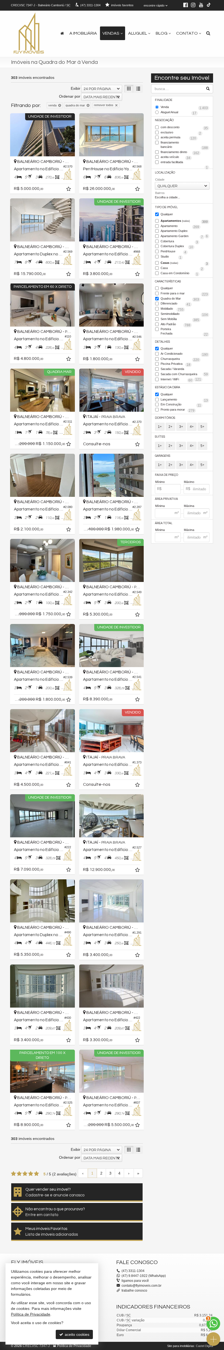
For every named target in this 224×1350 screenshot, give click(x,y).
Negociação (164, 120)
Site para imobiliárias (180, 1346)
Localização (165, 172)
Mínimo (160, 481)
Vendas (110, 33)
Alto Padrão (175, 324)
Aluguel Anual (178, 112)
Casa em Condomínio (179, 273)
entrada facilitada (184, 162)
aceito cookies (76, 1334)
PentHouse (173, 252)
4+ (192, 427)
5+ (202, 427)
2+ (170, 427)
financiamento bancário (184, 145)
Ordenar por (69, 96)
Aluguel (137, 33)
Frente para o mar (184, 294)
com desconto (184, 128)
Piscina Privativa (175, 364)
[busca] (208, 33)
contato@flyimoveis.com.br (141, 1286)
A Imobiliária (83, 33)
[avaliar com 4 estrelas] (30, 1173)
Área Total (163, 523)
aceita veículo (175, 157)
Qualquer (167, 214)
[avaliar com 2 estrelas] (19, 1173)
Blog (161, 33)
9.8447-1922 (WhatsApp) (144, 1276)
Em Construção (181, 405)
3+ (181, 427)
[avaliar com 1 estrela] (13, 1173)
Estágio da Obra (167, 387)
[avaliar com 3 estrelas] (25, 1173)
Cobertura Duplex (177, 246)
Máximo (189, 481)
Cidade (159, 179)
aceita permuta (178, 138)
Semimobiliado (184, 314)
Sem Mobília (180, 319)
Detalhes (162, 341)
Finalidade (163, 99)
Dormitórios (165, 417)
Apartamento (180, 226)
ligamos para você (135, 1281)
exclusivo (181, 133)
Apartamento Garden (182, 236)
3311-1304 (90, 5)
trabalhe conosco (134, 1290)
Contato (187, 33)
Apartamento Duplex (184, 231)
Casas (184, 263)
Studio (171, 257)
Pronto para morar (177, 410)
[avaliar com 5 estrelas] (36, 1173)
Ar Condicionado (184, 354)
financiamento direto (180, 152)
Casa (182, 268)
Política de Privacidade (74, 1346)
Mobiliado (172, 309)
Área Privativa (166, 498)
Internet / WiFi (176, 380)
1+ (160, 427)
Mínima (160, 505)
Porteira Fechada (184, 331)
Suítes (160, 436)
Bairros (160, 193)
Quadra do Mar (180, 299)
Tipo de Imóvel (166, 207)
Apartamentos (184, 221)
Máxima (189, 505)
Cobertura (179, 242)
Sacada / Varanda (184, 369)
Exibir (75, 88)
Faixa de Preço (166, 474)
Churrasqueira (180, 359)
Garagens (162, 455)
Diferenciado (175, 304)
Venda (184, 107)
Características (168, 281)
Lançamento (184, 400)
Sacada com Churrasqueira (181, 374)
